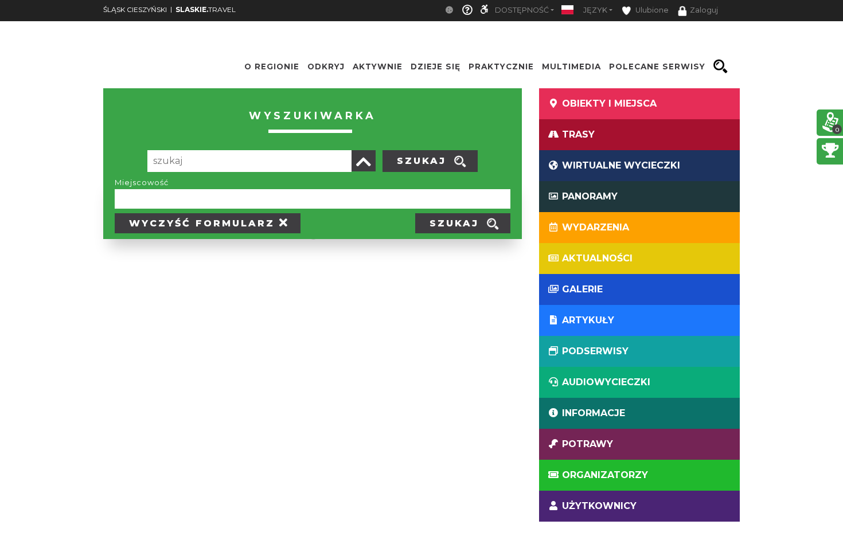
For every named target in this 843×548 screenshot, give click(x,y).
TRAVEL (205, 9)
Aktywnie (378, 66)
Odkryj (326, 66)
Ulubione (651, 10)
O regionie (271, 66)
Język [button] (595, 10)
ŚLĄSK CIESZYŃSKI (135, 9)
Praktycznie (501, 66)
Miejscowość (142, 182)
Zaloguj (704, 10)
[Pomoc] (467, 10)
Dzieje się (435, 66)
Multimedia (571, 66)
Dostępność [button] (522, 10)
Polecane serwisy (657, 66)
